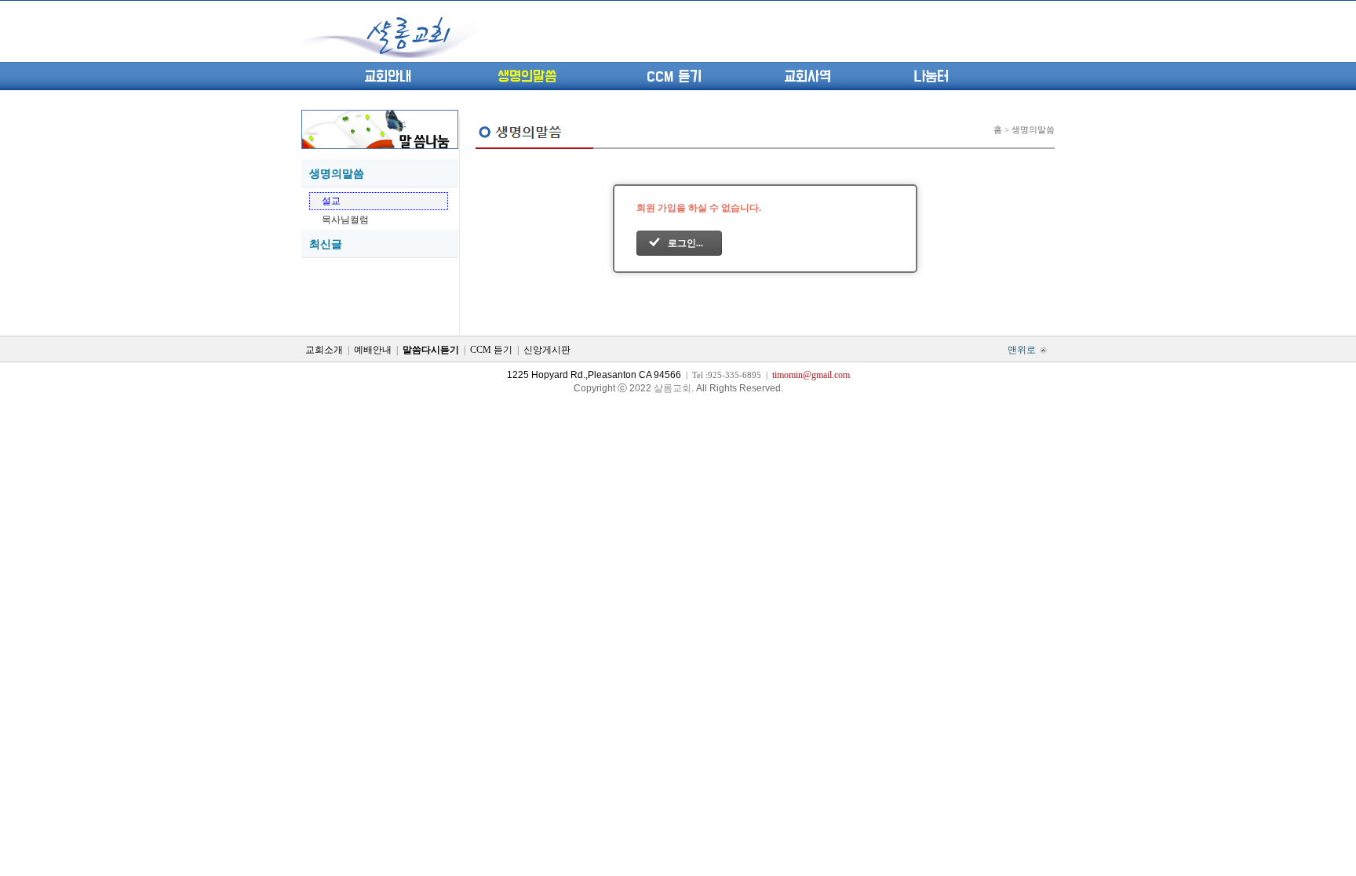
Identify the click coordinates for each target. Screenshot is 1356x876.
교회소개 (324, 349)
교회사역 (807, 77)
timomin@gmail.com (811, 374)
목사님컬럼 (345, 219)
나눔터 (931, 77)
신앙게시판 (546, 349)
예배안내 (373, 349)
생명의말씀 (527, 77)
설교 (331, 200)
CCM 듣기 (674, 77)
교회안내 (387, 77)
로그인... (685, 243)
